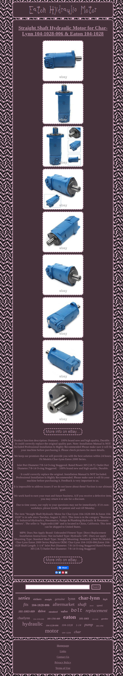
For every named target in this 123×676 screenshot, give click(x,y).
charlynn (24, 618)
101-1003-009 (26, 611)
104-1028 (67, 625)
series (24, 598)
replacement (96, 610)
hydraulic (32, 624)
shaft (82, 604)
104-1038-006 (38, 619)
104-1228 (66, 633)
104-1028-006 (40, 605)
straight (48, 599)
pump (88, 624)
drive (41, 611)
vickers (37, 599)
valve (64, 611)
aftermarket (63, 604)
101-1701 (99, 626)
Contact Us (63, 656)
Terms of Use (62, 668)
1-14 (78, 625)
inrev (92, 606)
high (105, 599)
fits (25, 604)
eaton (69, 617)
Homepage (63, 645)
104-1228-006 (52, 625)
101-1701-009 (53, 619)
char (77, 632)
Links (63, 651)
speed (99, 605)
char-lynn (89, 598)
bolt (76, 610)
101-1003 (84, 618)
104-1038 (95, 619)
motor (52, 631)
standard (53, 611)
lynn (71, 598)
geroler (104, 619)
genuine (60, 599)
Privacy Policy (63, 662)
